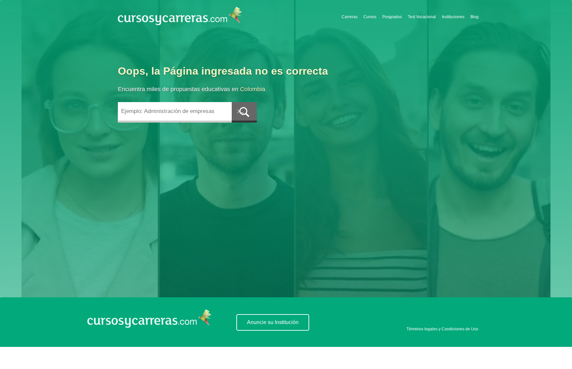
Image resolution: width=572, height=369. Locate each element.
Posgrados (392, 17)
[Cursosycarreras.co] (180, 16)
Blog (474, 17)
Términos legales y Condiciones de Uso (442, 329)
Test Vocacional (422, 17)
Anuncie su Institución (273, 322)
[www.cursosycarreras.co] (149, 326)
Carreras (350, 17)
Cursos (369, 17)
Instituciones (453, 17)
